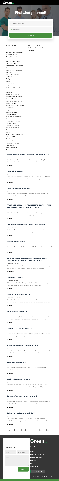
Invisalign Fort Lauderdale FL (16, 362)
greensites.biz (42, 476)
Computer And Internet (38, 454)
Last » (48, 430)
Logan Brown (10, 263)
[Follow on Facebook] (34, 471)
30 (41, 430)
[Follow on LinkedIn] (42, 471)
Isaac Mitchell (11, 331)
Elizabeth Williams (12, 244)
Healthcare (17, 157)
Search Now (30, 35)
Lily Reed (10, 382)
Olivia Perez (10, 227)
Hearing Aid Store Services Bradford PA (19, 328)
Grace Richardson (11, 297)
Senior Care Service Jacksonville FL (18, 294)
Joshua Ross (10, 210)
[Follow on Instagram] (39, 471)
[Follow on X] (36, 471)
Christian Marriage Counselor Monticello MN (21, 413)
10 (36, 430)
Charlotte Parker (11, 398)
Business (34, 460)
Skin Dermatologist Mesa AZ (16, 241)
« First (17, 430)
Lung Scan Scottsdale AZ (15, 277)
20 (38, 430)
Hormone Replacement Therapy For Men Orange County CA (26, 224)
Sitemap (43, 479)
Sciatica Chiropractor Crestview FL (18, 379)
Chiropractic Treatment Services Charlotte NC (22, 396)
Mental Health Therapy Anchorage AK (19, 188)
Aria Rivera (10, 280)
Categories (35, 463)
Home (33, 451)
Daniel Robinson (11, 365)
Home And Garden (37, 457)
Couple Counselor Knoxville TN (17, 311)
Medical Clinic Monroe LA (15, 171)
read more (10, 165)
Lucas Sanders (11, 157)
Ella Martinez (10, 314)
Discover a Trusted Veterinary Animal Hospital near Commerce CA (28, 154)
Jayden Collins (11, 191)
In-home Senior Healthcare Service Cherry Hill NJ (22, 345)
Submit (23, 469)
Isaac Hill (10, 174)
